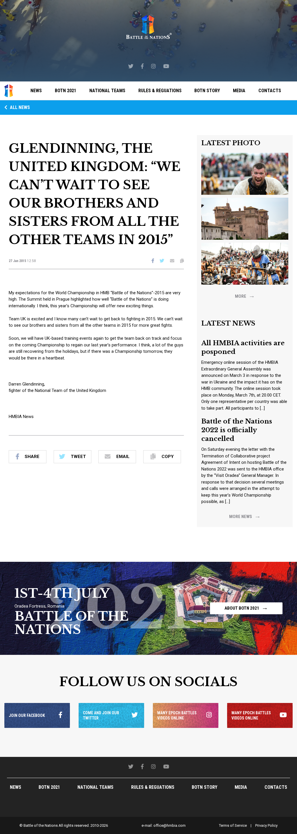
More (245, 295)
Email (123, 456)
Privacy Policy (266, 825)
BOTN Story (207, 90)
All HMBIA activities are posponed (243, 347)
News (36, 90)
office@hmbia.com (169, 825)
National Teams (107, 90)
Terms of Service (233, 825)
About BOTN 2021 (246, 607)
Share (32, 456)
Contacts (269, 90)
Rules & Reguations (160, 90)
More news (245, 515)
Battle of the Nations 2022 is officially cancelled (236, 430)
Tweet (78, 456)
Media (239, 90)
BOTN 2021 (65, 90)
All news (19, 107)
